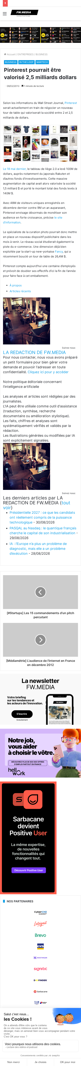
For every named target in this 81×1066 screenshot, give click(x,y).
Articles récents (20, 291)
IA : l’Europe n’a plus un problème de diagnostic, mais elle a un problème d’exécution (38, 548)
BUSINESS (41, 54)
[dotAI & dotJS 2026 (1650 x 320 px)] (40, 34)
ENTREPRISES (26, 54)
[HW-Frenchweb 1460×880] (40, 776)
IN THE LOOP (26, 62)
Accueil (10, 54)
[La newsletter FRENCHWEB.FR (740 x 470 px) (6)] (40, 723)
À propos (16, 285)
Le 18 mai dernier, (15, 169)
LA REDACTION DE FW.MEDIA (34, 352)
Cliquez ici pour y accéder (48, 372)
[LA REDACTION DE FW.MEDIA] (26, 343)
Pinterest (71, 103)
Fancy (58, 251)
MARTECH (42, 62)
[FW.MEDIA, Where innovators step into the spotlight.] (24, 13)
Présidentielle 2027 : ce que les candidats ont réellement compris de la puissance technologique (42, 517)
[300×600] (28, 893)
